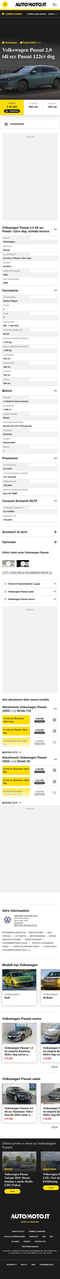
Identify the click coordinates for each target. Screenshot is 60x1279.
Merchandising (37, 936)
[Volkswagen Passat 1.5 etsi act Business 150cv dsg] (54, 720)
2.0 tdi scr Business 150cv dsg (16, 781)
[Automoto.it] (30, 4)
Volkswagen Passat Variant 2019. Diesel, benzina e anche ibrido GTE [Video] (18, 1179)
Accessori (20, 936)
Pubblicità (33, 1237)
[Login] (5, 4)
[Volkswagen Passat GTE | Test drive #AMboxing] (23, 563)
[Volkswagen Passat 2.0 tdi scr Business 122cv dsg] (54, 770)
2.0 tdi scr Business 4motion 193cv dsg (13, 793)
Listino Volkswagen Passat (26, 946)
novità (8, 1169)
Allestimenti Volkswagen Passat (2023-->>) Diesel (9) (24, 759)
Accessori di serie (14, 532)
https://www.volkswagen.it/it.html (25, 925)
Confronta (13, 111)
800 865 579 (18, 923)
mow (33, 1265)
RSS (51, 1237)
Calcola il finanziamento (20, 583)
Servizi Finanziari (33, 939)
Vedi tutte (54, 1066)
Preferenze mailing (30, 1247)
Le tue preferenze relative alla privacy (19, 1277)
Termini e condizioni (37, 1231)
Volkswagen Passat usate (21, 591)
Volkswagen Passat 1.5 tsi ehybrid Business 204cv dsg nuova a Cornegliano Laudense (19, 1053)
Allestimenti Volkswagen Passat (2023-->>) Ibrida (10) (24, 709)
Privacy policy (18, 1231)
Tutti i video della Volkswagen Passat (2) (27, 572)
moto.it (24, 1265)
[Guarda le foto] (30, 68)
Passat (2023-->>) (31, 42)
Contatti (26, 1241)
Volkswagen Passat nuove (21, 599)
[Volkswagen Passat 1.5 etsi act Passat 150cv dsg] (54, 731)
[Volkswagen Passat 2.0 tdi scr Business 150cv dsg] (54, 781)
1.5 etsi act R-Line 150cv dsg (15, 742)
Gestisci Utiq (40, 1241)
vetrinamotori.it (47, 1265)
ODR (43, 1237)
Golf (12, 996)
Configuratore (36, 932)
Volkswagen (11, 42)
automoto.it (12, 1265)
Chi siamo (15, 1241)
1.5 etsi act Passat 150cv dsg (15, 731)
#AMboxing (49, 1169)
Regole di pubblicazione (14, 1237)
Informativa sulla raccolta (13, 1274)
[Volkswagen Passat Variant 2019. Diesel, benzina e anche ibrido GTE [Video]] (19, 1162)
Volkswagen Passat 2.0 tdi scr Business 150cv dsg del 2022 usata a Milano (19, 1113)
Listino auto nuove (36, 13)
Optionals (9, 542)
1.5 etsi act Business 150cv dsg (13, 720)
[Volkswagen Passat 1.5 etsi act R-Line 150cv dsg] (54, 742)
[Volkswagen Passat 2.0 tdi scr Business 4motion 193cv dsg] (54, 793)
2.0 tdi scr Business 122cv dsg (16, 770)
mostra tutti (10, 752)
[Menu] (55, 4)
